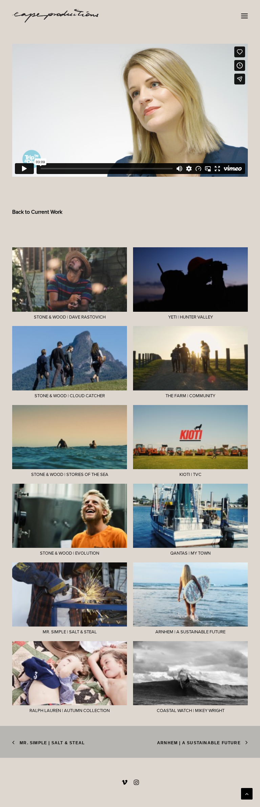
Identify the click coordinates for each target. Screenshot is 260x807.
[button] (244, 16)
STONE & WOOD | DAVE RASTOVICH (70, 317)
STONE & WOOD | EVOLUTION (69, 553)
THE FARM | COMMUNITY (190, 396)
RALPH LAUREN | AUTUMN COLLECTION (69, 710)
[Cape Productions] (55, 16)
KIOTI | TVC (190, 474)
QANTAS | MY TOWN (190, 553)
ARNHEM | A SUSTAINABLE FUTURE (190, 632)
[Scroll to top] (247, 793)
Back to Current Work (37, 212)
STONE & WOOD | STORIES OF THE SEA (69, 474)
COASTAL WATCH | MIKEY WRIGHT (190, 710)
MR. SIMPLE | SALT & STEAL (70, 632)
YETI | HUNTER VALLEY (190, 317)
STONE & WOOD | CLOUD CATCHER (70, 396)
